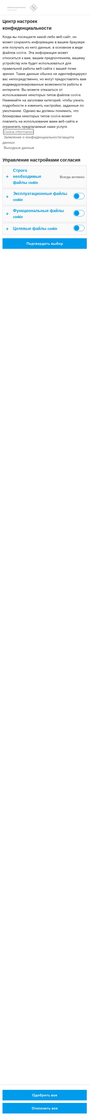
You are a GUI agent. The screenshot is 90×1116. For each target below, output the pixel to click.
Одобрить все (44, 1095)
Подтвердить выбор (44, 243)
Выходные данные (19, 147)
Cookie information (18, 132)
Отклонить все (45, 1108)
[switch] (78, 196)
